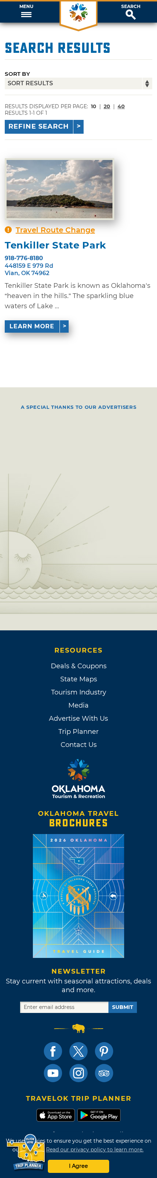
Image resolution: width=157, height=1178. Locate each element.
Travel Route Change (55, 230)
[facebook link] (53, 1051)
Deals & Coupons (79, 666)
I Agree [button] (78, 1166)
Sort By (17, 74)
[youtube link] (53, 1073)
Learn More (31, 326)
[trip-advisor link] (104, 1073)
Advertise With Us (78, 719)
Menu (26, 6)
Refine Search (38, 126)
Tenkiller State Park (55, 245)
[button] (26, 12)
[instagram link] (78, 1073)
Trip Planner (78, 732)
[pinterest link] (104, 1051)
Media (78, 705)
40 (121, 106)
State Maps (78, 679)
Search (131, 6)
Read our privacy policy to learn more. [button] (94, 1149)
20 (107, 106)
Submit (122, 1007)
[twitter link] (78, 1051)
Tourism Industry (78, 692)
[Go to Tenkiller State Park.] (59, 189)
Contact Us (79, 745)
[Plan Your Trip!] (26, 1152)
